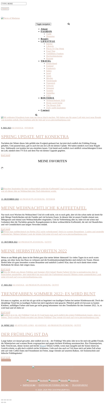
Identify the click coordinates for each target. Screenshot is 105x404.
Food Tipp (50, 51)
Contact (45, 110)
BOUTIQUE (47, 98)
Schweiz (50, 85)
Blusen (43, 346)
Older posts (6, 360)
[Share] (5, 399)
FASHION (46, 31)
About (44, 29)
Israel (48, 73)
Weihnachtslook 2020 (55, 100)
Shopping (50, 36)
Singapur (50, 88)
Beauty (45, 39)
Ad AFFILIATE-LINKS (24, 325)
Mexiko (49, 78)
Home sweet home (54, 103)
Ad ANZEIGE (17, 128)
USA (48, 95)
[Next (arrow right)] (5, 402)
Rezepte (49, 58)
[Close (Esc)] (2, 399)
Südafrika (50, 93)
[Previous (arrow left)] (2, 402)
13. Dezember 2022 (10, 199)
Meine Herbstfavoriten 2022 (34, 250)
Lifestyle (50, 46)
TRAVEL (46, 61)
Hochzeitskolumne (54, 56)
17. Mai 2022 (6, 285)
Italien (49, 71)
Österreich (50, 83)
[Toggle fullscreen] (8, 399)
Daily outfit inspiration (56, 108)
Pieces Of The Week (55, 48)
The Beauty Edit (53, 105)
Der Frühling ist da (24, 334)
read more (5, 155)
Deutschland (51, 63)
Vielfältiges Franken (55, 53)
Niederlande (51, 81)
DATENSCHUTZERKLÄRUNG (54, 385)
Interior (49, 44)
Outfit (48, 34)
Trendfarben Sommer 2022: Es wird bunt (48, 293)
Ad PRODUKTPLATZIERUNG (32, 199)
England (49, 66)
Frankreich (51, 68)
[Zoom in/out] (10, 399)
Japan (48, 76)
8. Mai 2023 (6, 128)
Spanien (49, 90)
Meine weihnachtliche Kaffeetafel (44, 207)
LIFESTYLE (48, 41)
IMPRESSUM (29, 385)
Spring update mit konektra (35, 136)
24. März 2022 (7, 325)
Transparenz (80, 385)
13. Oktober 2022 (9, 242)
